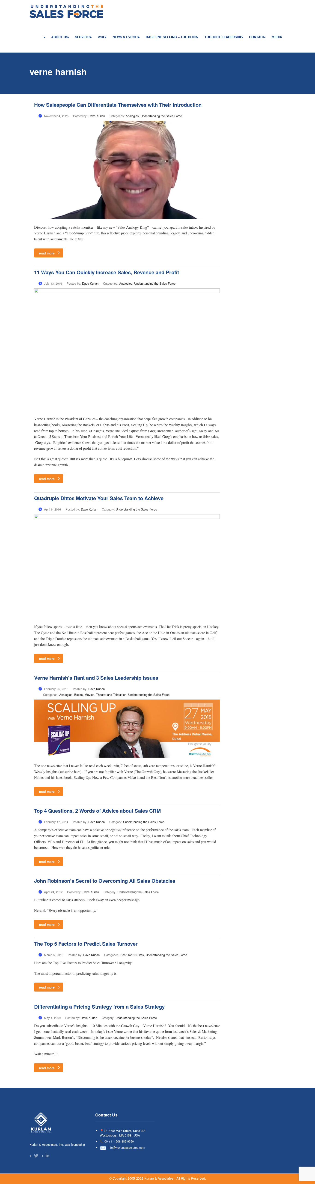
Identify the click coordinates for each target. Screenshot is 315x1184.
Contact (257, 37)
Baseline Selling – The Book (172, 37)
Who (102, 37)
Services (83, 37)
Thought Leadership (223, 37)
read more (47, 253)
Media (277, 37)
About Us (59, 37)
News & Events (126, 37)
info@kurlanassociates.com (126, 1147)
